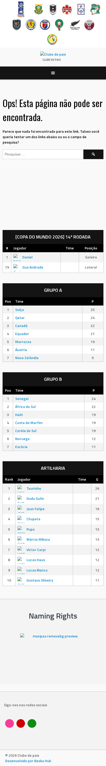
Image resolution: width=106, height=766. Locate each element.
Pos (8, 301)
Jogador (19, 248)
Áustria (21, 349)
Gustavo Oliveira (39, 580)
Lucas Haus (35, 559)
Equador (22, 333)
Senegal (22, 398)
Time (70, 248)
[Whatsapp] (32, 723)
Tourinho (33, 488)
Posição (91, 248)
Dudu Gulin (35, 498)
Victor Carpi (36, 549)
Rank (9, 479)
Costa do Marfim (28, 422)
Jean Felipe (35, 508)
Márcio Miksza (38, 539)
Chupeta (33, 519)
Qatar (20, 317)
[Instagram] (9, 723)
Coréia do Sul (26, 430)
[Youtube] (20, 723)
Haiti (19, 414)
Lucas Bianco (37, 570)
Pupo (30, 529)
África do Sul (25, 406)
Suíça (19, 309)
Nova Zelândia (27, 357)
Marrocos (23, 341)
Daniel (27, 257)
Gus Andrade (32, 267)
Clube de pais (51, 60)
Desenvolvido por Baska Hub (28, 760)
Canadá (21, 325)
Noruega (22, 438)
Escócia (21, 446)
